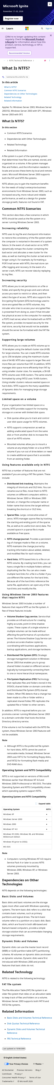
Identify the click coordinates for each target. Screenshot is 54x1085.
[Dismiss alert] (50, 4)
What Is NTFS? (10, 87)
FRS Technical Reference (19, 1038)
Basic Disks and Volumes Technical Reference (29, 1017)
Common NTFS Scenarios (15, 90)
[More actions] (49, 61)
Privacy (18, 1074)
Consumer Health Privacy (13, 1077)
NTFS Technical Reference (20, 60)
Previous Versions (24, 1070)
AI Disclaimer (8, 1070)
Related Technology (12, 97)
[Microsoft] (27, 28)
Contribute (7, 1074)
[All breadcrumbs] (4, 61)
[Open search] (42, 28)
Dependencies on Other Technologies (20, 94)
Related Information (13, 100)
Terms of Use (35, 1077)
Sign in (49, 28)
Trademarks (7, 1081)
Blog (37, 1070)
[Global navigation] (2, 28)
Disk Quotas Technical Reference (23, 1023)
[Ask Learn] (45, 61)
